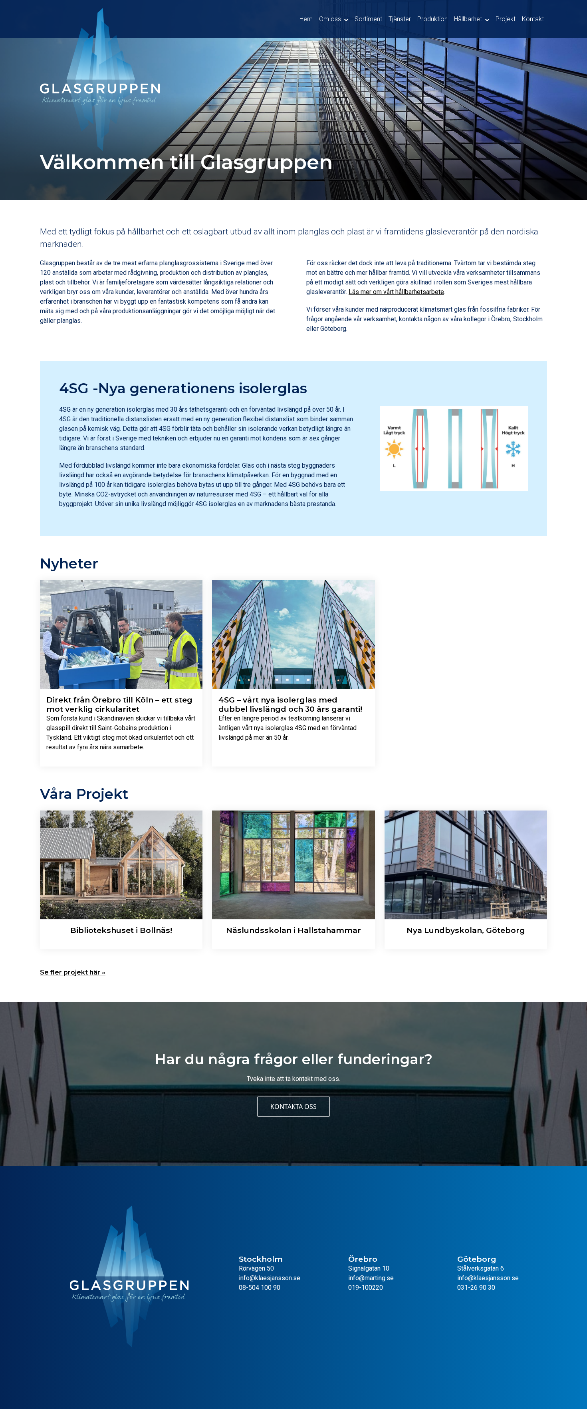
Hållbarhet (468, 19)
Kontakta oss (293, 1106)
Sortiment (368, 19)
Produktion (432, 19)
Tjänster (400, 19)
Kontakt (533, 19)
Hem (306, 19)
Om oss (330, 19)
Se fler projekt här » (72, 972)
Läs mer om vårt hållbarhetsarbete (396, 292)
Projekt (506, 19)
